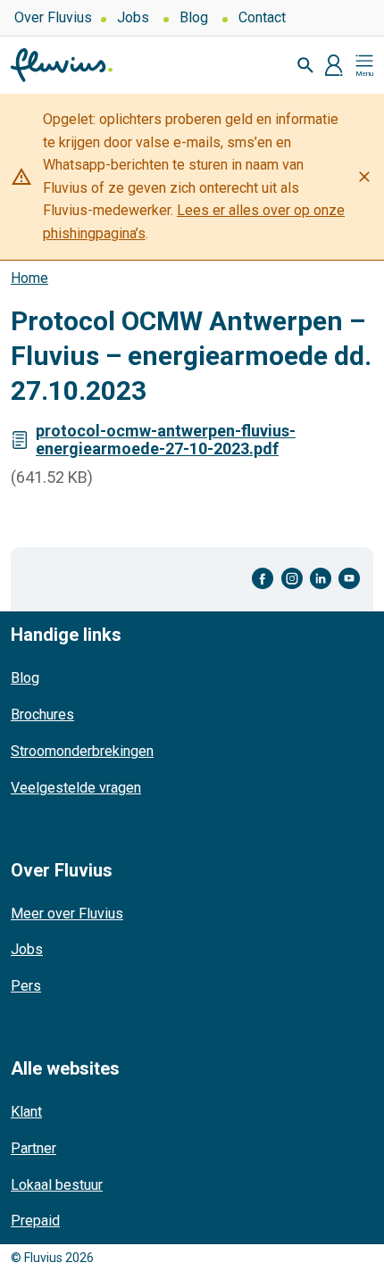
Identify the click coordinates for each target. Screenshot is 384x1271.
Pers (26, 985)
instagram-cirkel (292, 579)
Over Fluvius (53, 17)
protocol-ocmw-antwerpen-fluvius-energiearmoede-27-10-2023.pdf (166, 439)
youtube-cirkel (349, 579)
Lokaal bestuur (57, 1184)
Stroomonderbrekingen (82, 751)
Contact (262, 17)
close (364, 177)
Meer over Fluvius (67, 913)
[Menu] (364, 65)
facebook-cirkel (263, 579)
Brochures (42, 714)
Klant (26, 1111)
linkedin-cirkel (320, 579)
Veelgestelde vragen (76, 787)
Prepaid (35, 1220)
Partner (33, 1148)
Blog (193, 17)
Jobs (133, 17)
